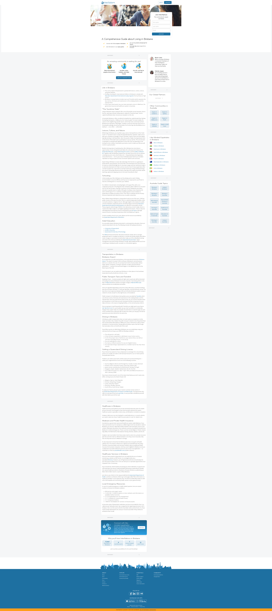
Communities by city (123, 576)
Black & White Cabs (136, 282)
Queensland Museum (107, 151)
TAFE (105, 234)
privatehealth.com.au (120, 450)
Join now (161, 34)
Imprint (128, 606)
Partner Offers (139, 578)
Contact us (104, 583)
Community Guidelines (158, 574)
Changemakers (157, 576)
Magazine (139, 580)
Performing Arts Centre (124, 151)
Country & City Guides (123, 578)
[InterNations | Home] (108, 3)
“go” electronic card (107, 308)
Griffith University (110, 230)
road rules (120, 393)
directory (110, 460)
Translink (138, 296)
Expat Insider (139, 582)
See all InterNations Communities (148, 609)
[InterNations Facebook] (130, 593)
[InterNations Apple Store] (130, 601)
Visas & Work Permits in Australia (164, 201)
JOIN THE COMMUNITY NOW (124, 77)
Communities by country (124, 574)
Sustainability (105, 578)
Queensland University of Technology (115, 232)
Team (103, 576)
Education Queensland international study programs (119, 96)
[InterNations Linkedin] (134, 593)
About (103, 574)
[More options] (139, 55)
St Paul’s (134, 210)
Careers (103, 582)
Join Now (167, 2)
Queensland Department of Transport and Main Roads (118, 391)
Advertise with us (105, 585)
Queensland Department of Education (114, 217)
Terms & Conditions (134, 606)
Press (103, 580)
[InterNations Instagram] (137, 593)
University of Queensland (112, 228)
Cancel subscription (141, 583)
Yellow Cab (109, 282)
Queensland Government (129, 240)
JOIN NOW (141, 527)
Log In (161, 2)
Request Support (140, 576)
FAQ (137, 574)
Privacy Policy (142, 606)
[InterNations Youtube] (141, 593)
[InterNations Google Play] (141, 601)
